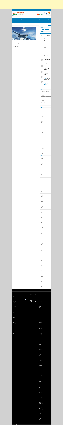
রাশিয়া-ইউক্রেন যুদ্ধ (42, 143)
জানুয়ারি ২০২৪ (42, 195)
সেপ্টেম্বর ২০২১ (40, 365)
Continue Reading (16, 46)
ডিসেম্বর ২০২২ (42, 211)
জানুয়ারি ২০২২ (40, 360)
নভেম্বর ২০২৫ (42, 168)
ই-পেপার (13, 302)
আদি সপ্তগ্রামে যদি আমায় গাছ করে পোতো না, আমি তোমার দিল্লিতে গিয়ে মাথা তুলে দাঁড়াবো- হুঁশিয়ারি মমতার (47, 61)
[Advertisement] (19, 4)
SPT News (45, 38)
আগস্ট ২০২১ (40, 366)
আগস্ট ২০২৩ (42, 201)
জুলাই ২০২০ (40, 382)
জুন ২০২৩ (40, 339)
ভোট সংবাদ (14, 323)
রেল (13, 328)
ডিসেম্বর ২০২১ (40, 361)
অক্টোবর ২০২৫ (42, 169)
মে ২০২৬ (39, 296)
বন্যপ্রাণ (41, 133)
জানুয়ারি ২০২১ (42, 239)
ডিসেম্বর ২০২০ (40, 376)
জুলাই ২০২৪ (40, 323)
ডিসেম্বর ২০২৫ (40, 302)
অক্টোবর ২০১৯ (40, 393)
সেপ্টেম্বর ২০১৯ (42, 259)
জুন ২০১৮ (41, 277)
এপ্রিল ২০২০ (42, 250)
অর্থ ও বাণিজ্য (42, 116)
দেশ (41, 126)
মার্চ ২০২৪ (40, 328)
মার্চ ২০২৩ (42, 207)
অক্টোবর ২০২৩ (40, 334)
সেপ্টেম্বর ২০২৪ (42, 185)
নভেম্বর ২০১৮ (42, 271)
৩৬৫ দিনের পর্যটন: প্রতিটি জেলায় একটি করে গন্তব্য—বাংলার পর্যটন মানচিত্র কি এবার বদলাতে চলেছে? (47, 50)
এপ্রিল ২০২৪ (42, 191)
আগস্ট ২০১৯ (42, 260)
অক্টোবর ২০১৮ (40, 408)
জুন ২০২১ (41, 233)
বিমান (41, 138)
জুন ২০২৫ (42, 174)
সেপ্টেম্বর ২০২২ (40, 350)
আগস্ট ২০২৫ (40, 307)
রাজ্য (41, 142)
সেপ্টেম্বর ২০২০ (42, 244)
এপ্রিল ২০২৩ (42, 206)
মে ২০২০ (41, 249)
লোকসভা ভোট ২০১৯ (14, 329)
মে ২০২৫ (41, 175)
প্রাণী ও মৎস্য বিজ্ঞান (42, 132)
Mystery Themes (41, 424)
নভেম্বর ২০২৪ (40, 318)
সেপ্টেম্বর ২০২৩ (42, 200)
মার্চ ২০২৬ (42, 163)
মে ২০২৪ (41, 190)
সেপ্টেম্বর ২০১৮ (40, 409)
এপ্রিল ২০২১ (40, 371)
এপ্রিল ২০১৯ (42, 265)
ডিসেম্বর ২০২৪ (40, 317)
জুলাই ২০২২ (42, 217)
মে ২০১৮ (39, 414)
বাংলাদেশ (13, 318)
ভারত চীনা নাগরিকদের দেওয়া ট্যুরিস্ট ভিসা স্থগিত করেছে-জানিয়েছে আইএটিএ (21, 40)
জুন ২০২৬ (42, 159)
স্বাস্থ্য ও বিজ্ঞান (42, 153)
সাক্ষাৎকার (13, 334)
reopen (42, 111)
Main (41, 110)
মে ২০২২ (39, 355)
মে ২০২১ (41, 234)
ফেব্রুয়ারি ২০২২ (42, 223)
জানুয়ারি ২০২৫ (42, 180)
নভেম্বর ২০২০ (40, 377)
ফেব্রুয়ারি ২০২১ (42, 238)
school (13, 296)
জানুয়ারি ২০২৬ (40, 301)
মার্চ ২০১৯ (42, 266)
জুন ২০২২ (42, 218)
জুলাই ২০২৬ (42, 158)
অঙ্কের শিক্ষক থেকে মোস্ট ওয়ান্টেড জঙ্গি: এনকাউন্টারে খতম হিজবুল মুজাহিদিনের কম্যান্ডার (47, 67)
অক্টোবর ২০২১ (42, 228)
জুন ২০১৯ (40, 398)
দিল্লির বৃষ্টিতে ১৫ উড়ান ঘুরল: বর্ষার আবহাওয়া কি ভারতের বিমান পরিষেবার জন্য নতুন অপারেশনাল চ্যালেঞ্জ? (47, 55)
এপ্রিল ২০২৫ (40, 312)
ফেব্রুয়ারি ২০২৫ (42, 179)
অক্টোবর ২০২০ (42, 243)
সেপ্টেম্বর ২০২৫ (42, 170)
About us (50, 424)
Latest (43, 33)
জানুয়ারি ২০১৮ (40, 419)
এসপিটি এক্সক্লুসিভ (42, 121)
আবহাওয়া (41, 117)
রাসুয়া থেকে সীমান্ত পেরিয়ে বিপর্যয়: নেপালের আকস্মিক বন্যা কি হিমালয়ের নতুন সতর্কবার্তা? (46, 41)
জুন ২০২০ (42, 248)
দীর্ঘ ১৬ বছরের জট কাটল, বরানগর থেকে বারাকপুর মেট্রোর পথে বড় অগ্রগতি (47, 45)
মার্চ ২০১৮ (42, 281)
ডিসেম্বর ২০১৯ (42, 255)
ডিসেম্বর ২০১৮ (42, 270)
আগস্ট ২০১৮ (42, 275)
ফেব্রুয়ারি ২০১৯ (40, 403)
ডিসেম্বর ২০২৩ (42, 196)
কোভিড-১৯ (42, 122)
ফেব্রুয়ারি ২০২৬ (42, 164)
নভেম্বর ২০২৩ (40, 333)
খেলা (13, 307)
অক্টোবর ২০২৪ (42, 184)
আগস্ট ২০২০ (42, 245)
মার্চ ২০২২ (42, 222)
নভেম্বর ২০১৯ (40, 392)
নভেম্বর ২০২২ (42, 212)
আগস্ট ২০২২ (42, 216)
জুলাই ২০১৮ (42, 276)
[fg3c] (44, 13)
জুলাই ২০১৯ (40, 397)
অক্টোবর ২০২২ (40, 349)
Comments (48, 33)
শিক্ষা (41, 149)
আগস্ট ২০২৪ (42, 186)
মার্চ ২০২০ (40, 387)
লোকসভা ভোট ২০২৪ (42, 148)
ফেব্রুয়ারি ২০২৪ (40, 329)
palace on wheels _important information (46, 83)
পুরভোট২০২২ (42, 128)
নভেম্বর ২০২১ (42, 227)
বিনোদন (41, 137)
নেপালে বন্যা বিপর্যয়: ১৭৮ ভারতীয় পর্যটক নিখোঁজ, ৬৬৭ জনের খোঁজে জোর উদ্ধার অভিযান (47, 36)
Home (47, 424)
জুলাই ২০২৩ (42, 202)
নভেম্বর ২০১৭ (42, 286)
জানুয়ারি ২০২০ (42, 254)
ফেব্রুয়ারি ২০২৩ (40, 344)
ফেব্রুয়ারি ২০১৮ (42, 282)
